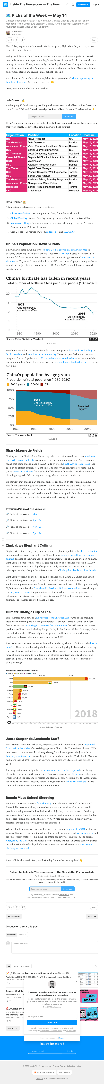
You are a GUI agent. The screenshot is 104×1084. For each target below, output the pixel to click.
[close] (76, 981)
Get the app (64, 1072)
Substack (39, 1078)
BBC (55, 343)
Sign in (96, 4)
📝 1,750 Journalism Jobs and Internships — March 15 (37, 973)
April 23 (37, 527)
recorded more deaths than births (72, 362)
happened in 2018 (76, 829)
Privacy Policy (71, 1030)
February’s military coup (19, 756)
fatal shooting (44, 803)
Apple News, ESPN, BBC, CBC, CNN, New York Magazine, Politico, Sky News (38, 977)
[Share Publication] (72, 4)
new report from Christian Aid (52, 618)
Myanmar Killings (20, 223)
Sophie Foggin (17, 31)
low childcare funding (80, 350)
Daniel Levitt (22, 980)
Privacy (56, 1066)
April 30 (37, 520)
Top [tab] (8, 966)
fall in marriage (14, 354)
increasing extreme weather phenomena (46, 625)
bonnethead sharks (23, 471)
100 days (75, 774)
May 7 (36, 514)
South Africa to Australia (76, 464)
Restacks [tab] (22, 935)
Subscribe (83, 4)
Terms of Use (64, 1028)
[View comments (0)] (17, 39)
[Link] (2, 100)
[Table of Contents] (3, 542)
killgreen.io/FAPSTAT (55, 727)
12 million (64, 254)
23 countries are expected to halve (59, 358)
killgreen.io (52, 232)
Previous (15, 916)
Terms (63, 1066)
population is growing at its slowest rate (65, 250)
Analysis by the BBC (17, 841)
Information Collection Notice (51, 1030)
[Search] (67, 4)
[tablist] (17, 934)
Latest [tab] (15, 966)
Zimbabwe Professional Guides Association (56, 588)
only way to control (20, 592)
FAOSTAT (69, 232)
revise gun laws (85, 833)
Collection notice (74, 1066)
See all (11, 1028)
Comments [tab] (11, 935)
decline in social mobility (42, 354)
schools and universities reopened (62, 770)
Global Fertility (18, 218)
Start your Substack (45, 1072)
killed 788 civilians (76, 782)
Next (90, 916)
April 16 (37, 533)
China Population (20, 213)
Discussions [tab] (25, 966)
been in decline (89, 551)
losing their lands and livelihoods (78, 570)
